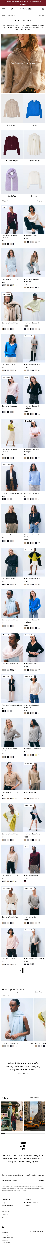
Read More (22, 1074)
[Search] (40, 9)
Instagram (5, 1211)
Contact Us (6, 1200)
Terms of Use (5, 1232)
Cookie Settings (6, 1242)
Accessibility (5, 1240)
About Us (27, 1200)
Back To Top (23, 1089)
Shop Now (34, 3)
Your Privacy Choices (7, 1235)
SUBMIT (41, 1180)
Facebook (5, 1214)
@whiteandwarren (35, 1097)
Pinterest (5, 1217)
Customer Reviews (31, 1203)
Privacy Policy (5, 1230)
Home (3, 15)
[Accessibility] (3, 1227)
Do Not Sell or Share (7, 1245)
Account (27, 1206)
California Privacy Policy (7, 1237)
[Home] (22, 9)
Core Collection (11, 15)
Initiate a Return (7, 1206)
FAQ (3, 1203)
